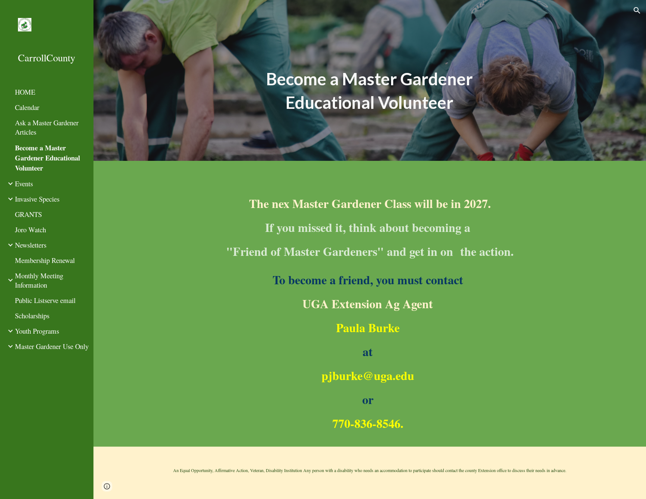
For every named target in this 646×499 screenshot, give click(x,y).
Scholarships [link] (32, 315)
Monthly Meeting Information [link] (39, 280)
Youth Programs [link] (37, 331)
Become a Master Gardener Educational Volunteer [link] (47, 158)
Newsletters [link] (30, 245)
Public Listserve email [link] (45, 300)
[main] (370, 90)
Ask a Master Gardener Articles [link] (47, 127)
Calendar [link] (27, 107)
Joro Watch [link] (30, 229)
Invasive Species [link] (37, 198)
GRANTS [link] (28, 214)
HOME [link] (25, 92)
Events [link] (24, 183)
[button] (637, 10)
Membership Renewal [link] (45, 260)
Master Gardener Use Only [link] (52, 346)
